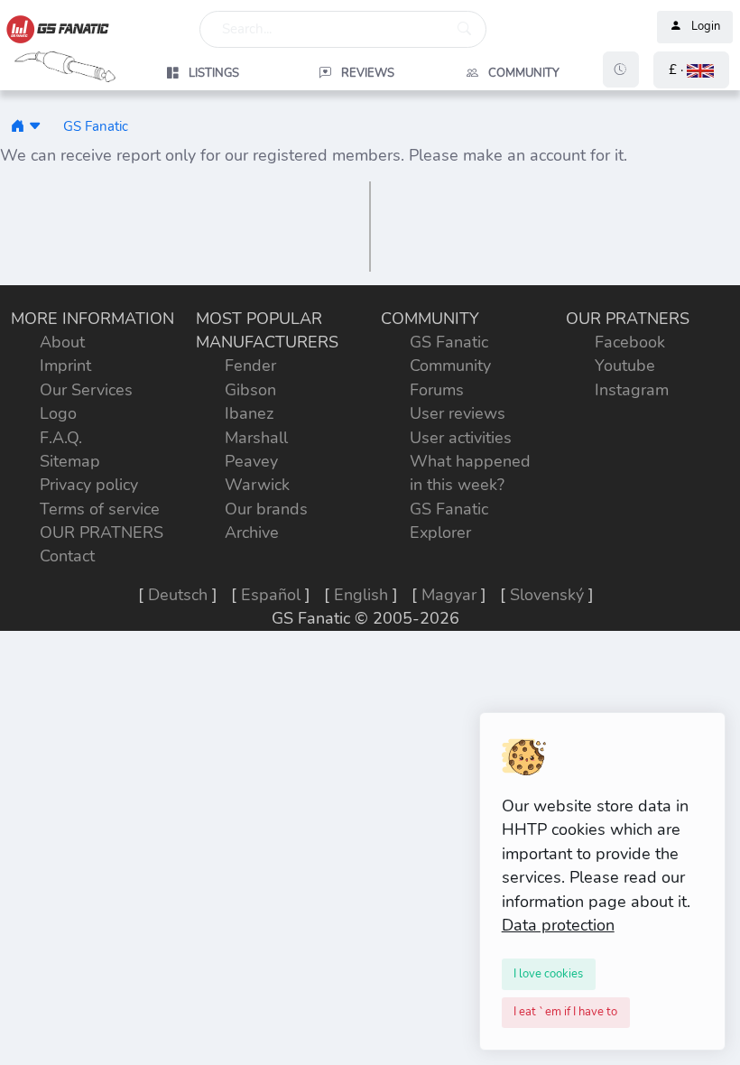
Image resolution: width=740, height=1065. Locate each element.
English (361, 595)
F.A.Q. (61, 438)
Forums (437, 390)
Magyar (448, 595)
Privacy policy (89, 484)
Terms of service (100, 509)
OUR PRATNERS (101, 532)
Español (271, 595)
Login (705, 27)
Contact (67, 556)
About (62, 342)
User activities (461, 438)
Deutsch (178, 595)
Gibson (250, 390)
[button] (691, 69)
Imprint (65, 365)
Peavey (251, 461)
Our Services (86, 390)
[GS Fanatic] (17, 125)
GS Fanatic (95, 125)
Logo (58, 413)
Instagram (632, 390)
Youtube (625, 365)
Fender (250, 365)
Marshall (256, 438)
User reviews (457, 413)
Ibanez (249, 413)
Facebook (630, 342)
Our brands (266, 509)
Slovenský (547, 595)
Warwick (257, 484)
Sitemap (70, 461)
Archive (252, 532)
